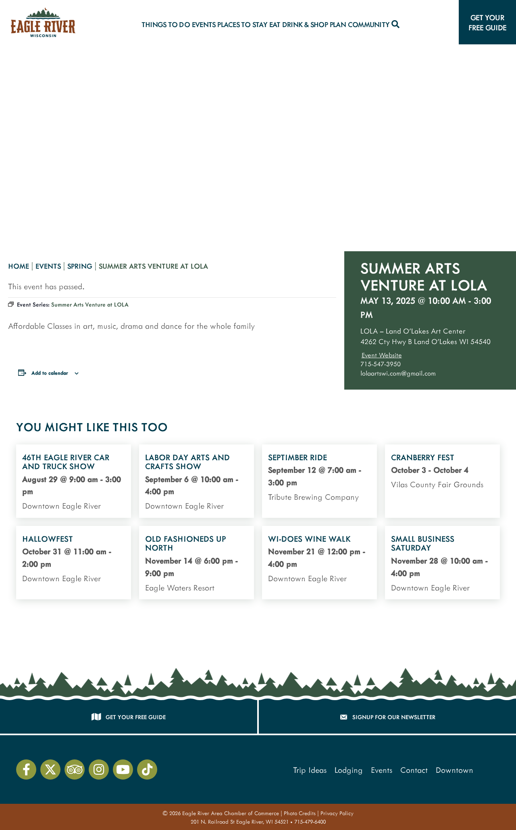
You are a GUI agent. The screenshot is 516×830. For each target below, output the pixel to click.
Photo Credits (300, 813)
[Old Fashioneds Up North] (196, 562)
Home (18, 266)
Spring (79, 266)
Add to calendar (49, 372)
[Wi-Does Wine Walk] (319, 562)
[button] (395, 24)
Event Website (382, 354)
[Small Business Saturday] (442, 562)
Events (48, 266)
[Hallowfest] (73, 562)
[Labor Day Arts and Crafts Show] (196, 481)
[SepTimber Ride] (319, 481)
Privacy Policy (337, 813)
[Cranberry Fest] (442, 481)
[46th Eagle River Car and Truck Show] (73, 481)
